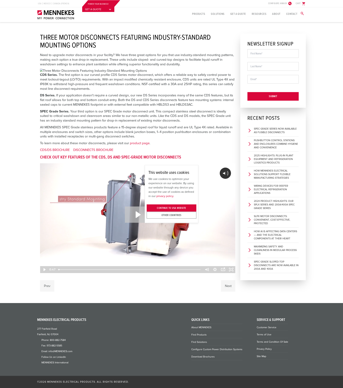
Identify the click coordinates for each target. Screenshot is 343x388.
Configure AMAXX (280, 3)
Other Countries (171, 214)
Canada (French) (61, 3)
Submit (273, 96)
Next (228, 286)
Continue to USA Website (171, 208)
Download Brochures (203, 356)
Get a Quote (238, 14)
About (276, 14)
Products (198, 14)
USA (39, 3)
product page (140, 143)
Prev (47, 286)
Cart (301, 3)
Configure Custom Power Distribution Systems (216, 349)
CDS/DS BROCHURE (55, 150)
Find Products (199, 334)
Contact (291, 14)
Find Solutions (199, 342)
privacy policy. (165, 196)
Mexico (47, 3)
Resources (259, 14)
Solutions (217, 14)
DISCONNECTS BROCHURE (93, 150)
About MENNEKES (201, 327)
